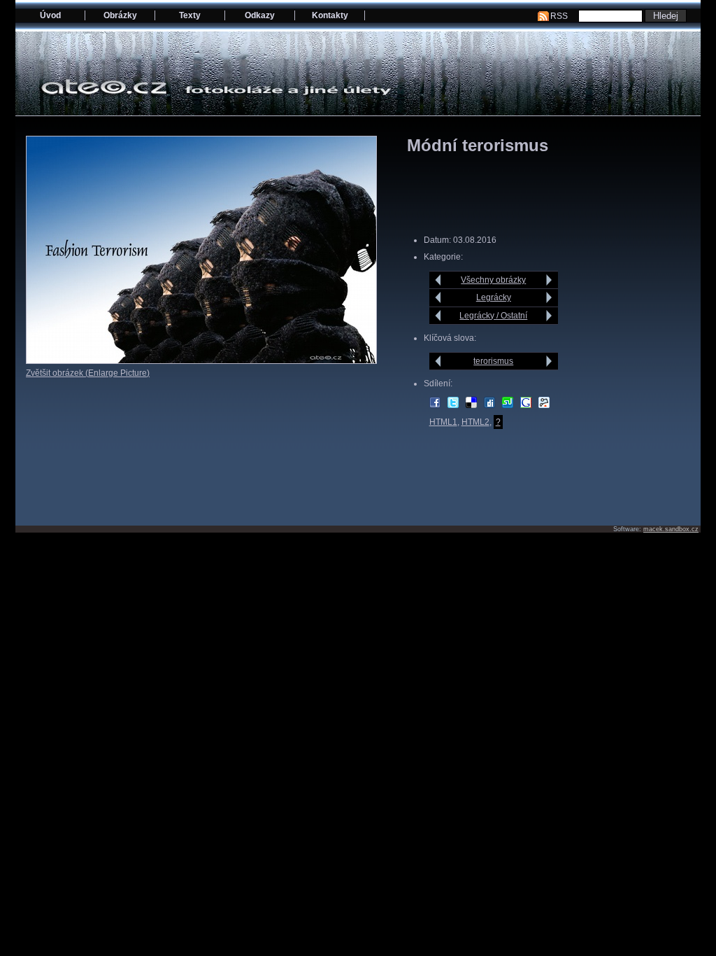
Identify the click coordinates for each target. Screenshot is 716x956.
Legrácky (493, 297)
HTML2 (475, 422)
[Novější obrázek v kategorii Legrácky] (438, 297)
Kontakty (330, 15)
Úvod (50, 15)
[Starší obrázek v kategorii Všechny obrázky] (549, 280)
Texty (190, 15)
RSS (559, 16)
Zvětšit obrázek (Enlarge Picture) (88, 373)
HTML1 (443, 422)
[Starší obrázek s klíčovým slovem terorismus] (549, 361)
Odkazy (260, 15)
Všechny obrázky (493, 280)
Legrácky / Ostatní (493, 316)
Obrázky (120, 15)
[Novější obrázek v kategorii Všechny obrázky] (438, 280)
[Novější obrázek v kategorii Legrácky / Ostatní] (438, 315)
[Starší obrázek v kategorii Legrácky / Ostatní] (549, 315)
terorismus (493, 361)
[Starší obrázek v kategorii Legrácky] (549, 297)
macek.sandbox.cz (671, 529)
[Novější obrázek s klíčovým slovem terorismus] (438, 361)
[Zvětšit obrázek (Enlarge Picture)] (201, 361)
